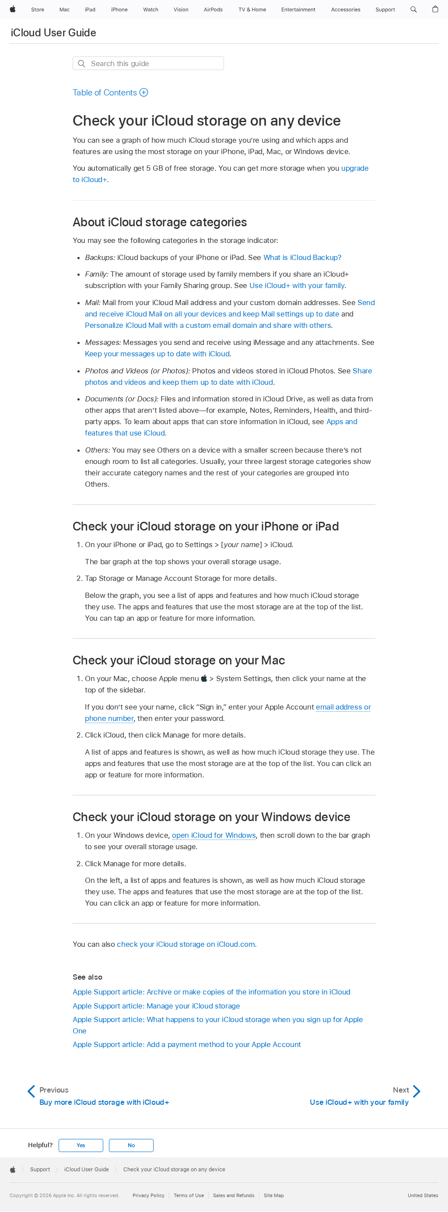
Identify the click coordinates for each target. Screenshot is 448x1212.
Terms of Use (189, 1195)
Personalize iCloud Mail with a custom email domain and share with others (208, 325)
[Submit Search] (82, 63)
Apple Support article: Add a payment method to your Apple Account (187, 1044)
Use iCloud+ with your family (296, 285)
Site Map (274, 1195)
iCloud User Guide (53, 32)
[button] (413, 9)
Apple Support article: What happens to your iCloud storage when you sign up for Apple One (218, 1025)
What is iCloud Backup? (302, 257)
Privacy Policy (148, 1195)
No (131, 1145)
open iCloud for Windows (214, 835)
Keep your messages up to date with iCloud (157, 353)
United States (423, 1195)
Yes (81, 1145)
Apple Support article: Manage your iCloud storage (156, 1005)
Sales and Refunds (234, 1195)
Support (40, 1169)
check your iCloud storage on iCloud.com (186, 944)
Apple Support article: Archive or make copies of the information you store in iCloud (211, 991)
